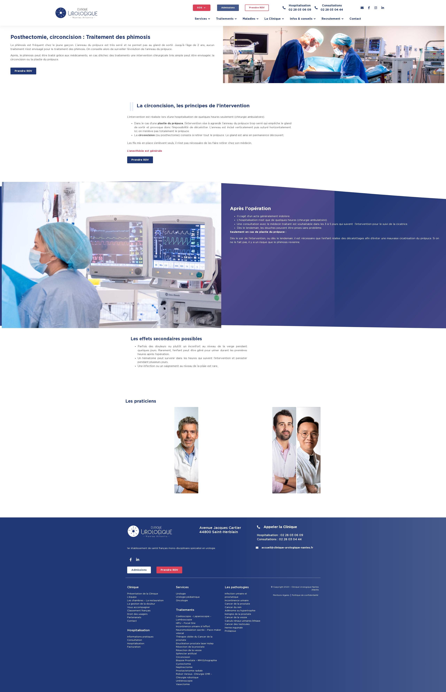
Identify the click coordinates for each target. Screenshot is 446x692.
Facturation (134, 647)
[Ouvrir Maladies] (257, 19)
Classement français (139, 611)
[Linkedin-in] (137, 559)
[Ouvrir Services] (209, 19)
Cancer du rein (233, 607)
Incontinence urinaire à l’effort (193, 626)
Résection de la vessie (189, 650)
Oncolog (181, 600)
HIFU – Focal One (185, 623)
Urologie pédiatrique (188, 597)
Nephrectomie (184, 667)
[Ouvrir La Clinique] (283, 19)
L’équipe (132, 597)
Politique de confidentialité (305, 595)
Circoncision (183, 657)
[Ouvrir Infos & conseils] (314, 19)
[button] (201, 8)
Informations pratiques (140, 637)
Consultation (134, 640)
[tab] (137, 450)
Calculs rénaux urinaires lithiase (242, 621)
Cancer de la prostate (237, 604)
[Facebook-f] (130, 559)
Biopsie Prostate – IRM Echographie (196, 660)
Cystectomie (183, 664)
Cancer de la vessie (236, 617)
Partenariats (134, 617)
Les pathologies (237, 587)
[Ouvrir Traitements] (235, 19)
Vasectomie (183, 684)
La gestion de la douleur (141, 604)
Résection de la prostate (190, 647)
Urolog (180, 594)
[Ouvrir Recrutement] (342, 19)
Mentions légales (281, 595)
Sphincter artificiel (186, 654)
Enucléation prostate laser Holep (195, 644)
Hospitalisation (135, 644)
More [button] (309, 485)
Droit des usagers (137, 614)
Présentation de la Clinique (142, 594)
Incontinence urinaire (237, 600)
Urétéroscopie (184, 681)
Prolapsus (230, 631)
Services (182, 587)
